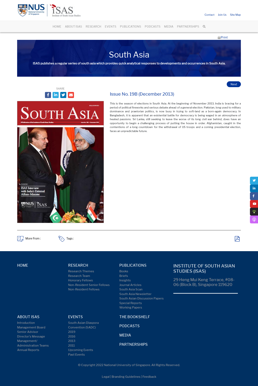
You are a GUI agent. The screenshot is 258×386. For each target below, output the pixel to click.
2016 (71, 336)
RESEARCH (93, 26)
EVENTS (110, 26)
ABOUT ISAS (73, 26)
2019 (71, 332)
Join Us (222, 14)
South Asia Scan (131, 289)
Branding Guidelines (126, 377)
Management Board (31, 327)
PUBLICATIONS (130, 26)
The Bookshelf (134, 317)
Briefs (123, 276)
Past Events (76, 354)
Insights (125, 280)
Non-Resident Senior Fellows (89, 285)
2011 (71, 345)
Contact (209, 14)
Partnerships (133, 344)
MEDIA (168, 26)
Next (234, 84)
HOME (57, 26)
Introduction (26, 323)
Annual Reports (28, 350)
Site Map (235, 14)
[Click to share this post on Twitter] (63, 95)
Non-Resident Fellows (84, 289)
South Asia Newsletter (135, 294)
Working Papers (130, 307)
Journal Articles (130, 285)
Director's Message (31, 336)
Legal (106, 377)
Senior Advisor (27, 332)
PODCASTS (152, 26)
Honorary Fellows (80, 280)
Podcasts (129, 326)
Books (123, 271)
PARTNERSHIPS (188, 26)
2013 (71, 341)
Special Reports (130, 303)
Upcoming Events (80, 350)
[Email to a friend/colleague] (71, 95)
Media (125, 335)
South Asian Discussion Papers (141, 298)
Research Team (79, 276)
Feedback (149, 377)
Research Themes (81, 271)
